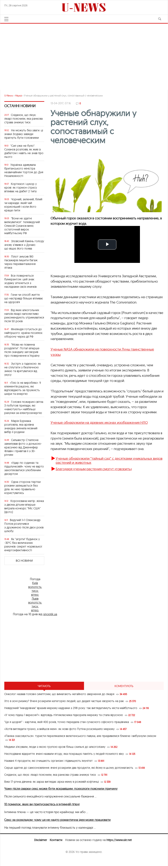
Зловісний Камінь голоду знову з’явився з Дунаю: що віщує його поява (24, 244)
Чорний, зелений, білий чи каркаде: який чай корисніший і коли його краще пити (23, 204)
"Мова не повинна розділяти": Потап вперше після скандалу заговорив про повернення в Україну (22, 350)
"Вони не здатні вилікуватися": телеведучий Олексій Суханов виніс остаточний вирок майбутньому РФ (22, 225)
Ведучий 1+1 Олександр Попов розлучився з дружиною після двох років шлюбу (23, 525)
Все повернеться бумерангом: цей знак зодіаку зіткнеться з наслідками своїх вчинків (20, 281)
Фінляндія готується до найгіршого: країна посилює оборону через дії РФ (23, 332)
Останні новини (20, 105)
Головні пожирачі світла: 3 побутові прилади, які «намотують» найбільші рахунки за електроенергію (24, 407)
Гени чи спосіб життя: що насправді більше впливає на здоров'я (23, 298)
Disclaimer (40, 840)
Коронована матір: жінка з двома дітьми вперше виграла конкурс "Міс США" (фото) (24, 506)
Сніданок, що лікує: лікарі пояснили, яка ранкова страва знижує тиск (23, 118)
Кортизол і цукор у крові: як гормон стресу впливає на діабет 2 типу (20, 187)
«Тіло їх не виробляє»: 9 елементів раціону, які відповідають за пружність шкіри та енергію (22, 388)
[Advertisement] (84, 55)
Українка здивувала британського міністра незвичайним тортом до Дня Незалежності (23, 170)
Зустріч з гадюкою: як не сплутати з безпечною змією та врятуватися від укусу (22, 369)
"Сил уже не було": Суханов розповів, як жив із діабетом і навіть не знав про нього (23, 151)
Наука (18, 95)
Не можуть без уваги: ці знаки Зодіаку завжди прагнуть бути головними (23, 134)
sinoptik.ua (50, 614)
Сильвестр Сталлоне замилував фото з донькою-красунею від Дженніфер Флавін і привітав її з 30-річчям (23, 447)
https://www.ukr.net (119, 840)
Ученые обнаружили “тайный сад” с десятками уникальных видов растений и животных (109, 460)
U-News (8, 95)
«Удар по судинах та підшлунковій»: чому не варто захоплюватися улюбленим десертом (24, 468)
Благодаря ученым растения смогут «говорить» (94, 469)
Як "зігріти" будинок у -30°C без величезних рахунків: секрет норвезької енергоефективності (23, 544)
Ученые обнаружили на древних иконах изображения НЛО (99, 422)
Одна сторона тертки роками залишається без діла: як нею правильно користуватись (22, 487)
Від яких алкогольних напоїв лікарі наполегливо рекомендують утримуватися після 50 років (24, 315)
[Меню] (6, 19)
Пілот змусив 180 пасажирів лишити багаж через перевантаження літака (20, 262)
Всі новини (24, 560)
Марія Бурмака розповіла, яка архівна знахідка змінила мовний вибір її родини (20, 426)
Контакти (56, 840)
